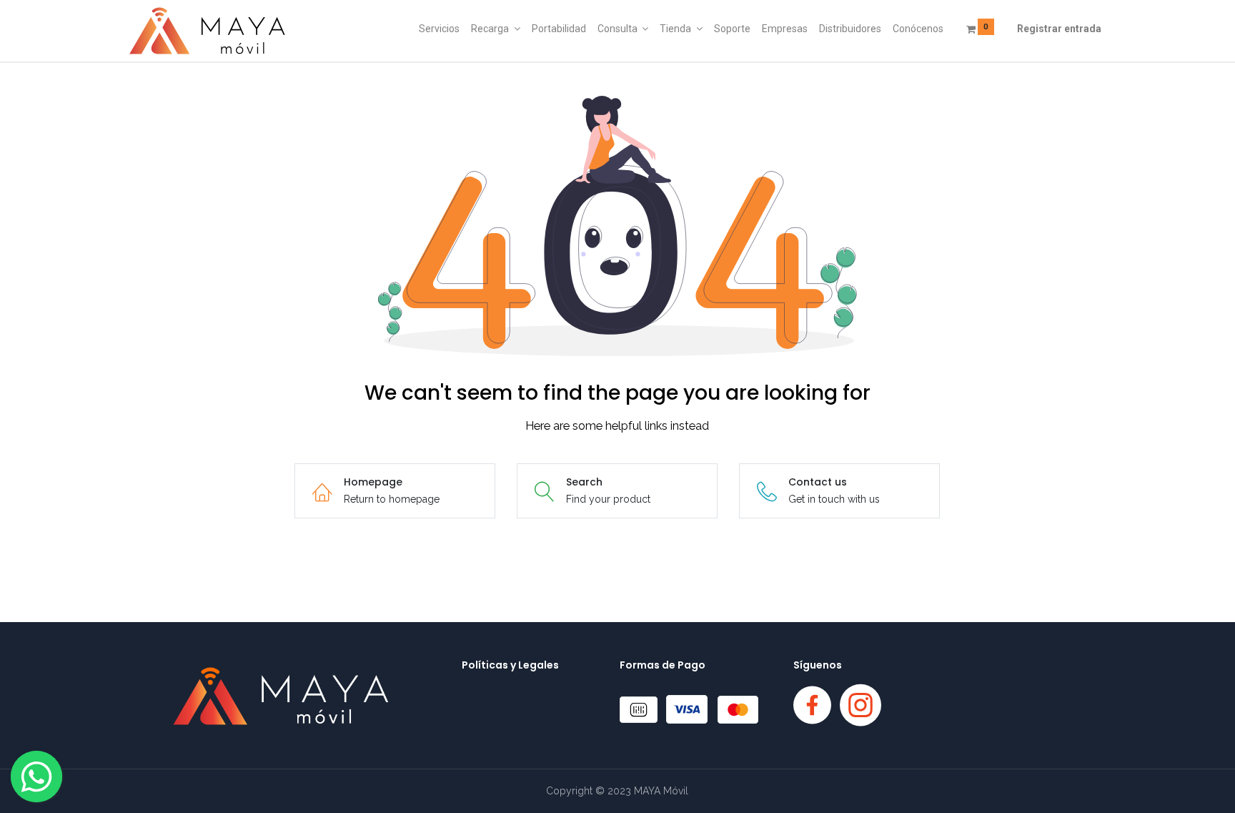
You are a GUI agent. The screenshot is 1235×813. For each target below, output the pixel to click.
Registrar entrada (1059, 28)
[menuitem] (439, 29)
